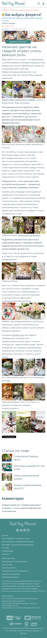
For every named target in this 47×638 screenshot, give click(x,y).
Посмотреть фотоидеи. (29, 235)
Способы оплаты (9, 568)
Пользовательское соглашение (15, 571)
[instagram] (21, 530)
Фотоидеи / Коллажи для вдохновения (18, 544)
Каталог (5, 535)
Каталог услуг (18, 335)
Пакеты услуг (7, 564)
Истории (5, 548)
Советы (11, 10)
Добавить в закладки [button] (18, 41)
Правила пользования (11, 574)
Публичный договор (10, 577)
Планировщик (7, 551)
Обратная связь (8, 558)
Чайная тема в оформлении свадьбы (18, 99)
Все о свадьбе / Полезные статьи (27, 10)
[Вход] (43, 3)
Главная (5, 10)
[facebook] (25, 530)
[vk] (17, 530)
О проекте (6, 554)
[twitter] (28, 530)
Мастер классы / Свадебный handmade (18, 541)
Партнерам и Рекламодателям (14, 561)
